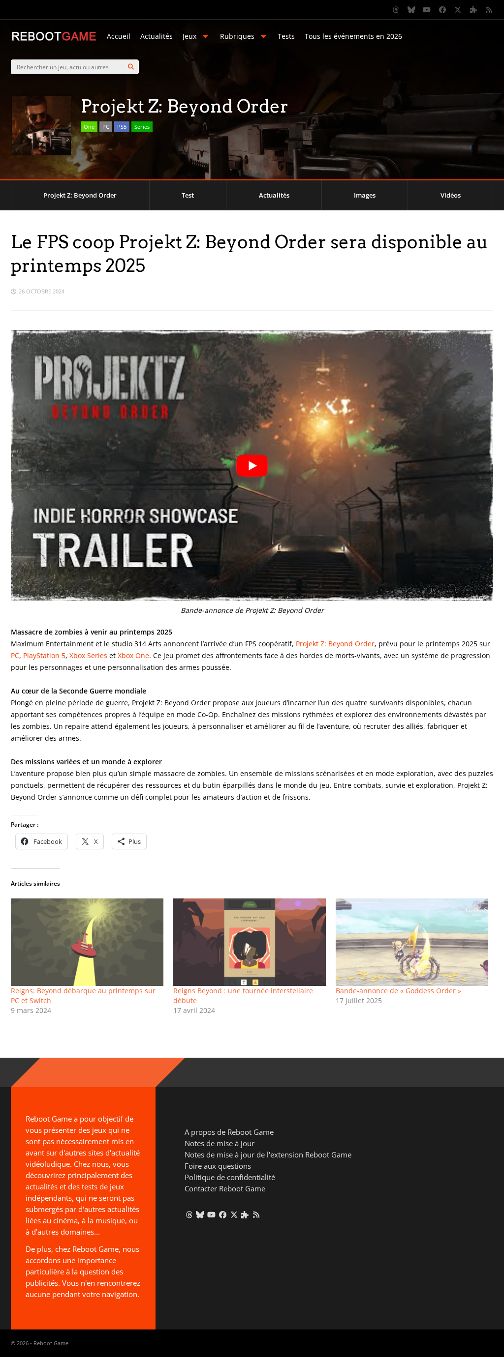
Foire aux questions (218, 1166)
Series (142, 126)
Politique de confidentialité (230, 1177)
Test (188, 195)
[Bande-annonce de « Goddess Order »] (412, 941)
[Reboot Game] (54, 39)
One (89, 126)
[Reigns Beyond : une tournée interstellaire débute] (249, 941)
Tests (286, 36)
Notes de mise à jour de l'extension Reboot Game (268, 1154)
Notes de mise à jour (219, 1143)
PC (105, 126)
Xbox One (133, 655)
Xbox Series (88, 655)
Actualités (156, 36)
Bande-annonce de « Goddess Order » (398, 990)
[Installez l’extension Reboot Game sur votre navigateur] (473, 10)
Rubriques (237, 36)
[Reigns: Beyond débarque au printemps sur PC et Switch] (87, 941)
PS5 (121, 126)
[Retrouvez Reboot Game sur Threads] (396, 10)
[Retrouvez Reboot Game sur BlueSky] (411, 10)
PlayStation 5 (44, 655)
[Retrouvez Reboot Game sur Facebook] (442, 10)
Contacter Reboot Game (225, 1188)
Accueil (118, 36)
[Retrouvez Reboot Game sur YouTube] (427, 10)
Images (365, 195)
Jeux (189, 36)
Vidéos (451, 195)
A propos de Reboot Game (229, 1132)
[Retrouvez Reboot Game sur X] (458, 10)
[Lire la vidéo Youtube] (252, 465)
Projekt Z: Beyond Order (80, 195)
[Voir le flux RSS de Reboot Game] (489, 10)
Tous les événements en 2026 (353, 36)
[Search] (131, 66)
